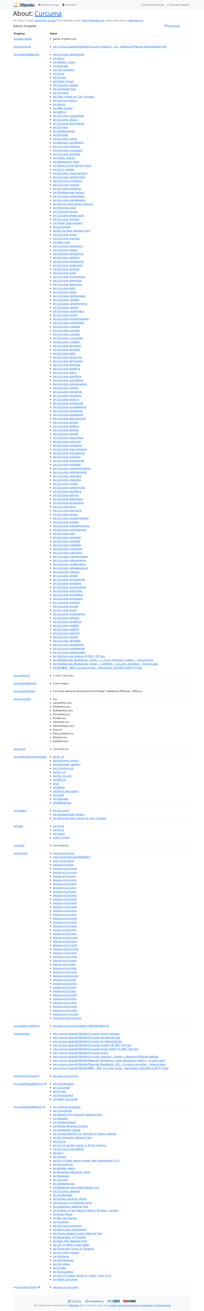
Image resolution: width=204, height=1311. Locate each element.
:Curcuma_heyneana (67, 395)
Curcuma (48, 13)
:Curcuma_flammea (66, 365)
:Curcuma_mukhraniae (68, 460)
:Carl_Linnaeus (63, 70)
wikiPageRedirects (29, 1084)
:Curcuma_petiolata (66, 154)
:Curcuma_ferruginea (67, 361)
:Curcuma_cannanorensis (70, 303)
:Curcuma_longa (64, 234)
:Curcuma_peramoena (68, 503)
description (23, 39)
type (18, 826)
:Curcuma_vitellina (66, 625)
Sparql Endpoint (180, 5)
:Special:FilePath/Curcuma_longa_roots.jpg (86, 1033)
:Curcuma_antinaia (66, 269)
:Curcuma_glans (64, 372)
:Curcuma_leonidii (65, 434)
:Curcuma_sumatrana (68, 598)
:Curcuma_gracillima (67, 376)
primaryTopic (26, 1287)
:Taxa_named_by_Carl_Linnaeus (73, 96)
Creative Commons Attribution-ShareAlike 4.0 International (139, 1305)
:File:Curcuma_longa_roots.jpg (73, 204)
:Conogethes (62, 1111)
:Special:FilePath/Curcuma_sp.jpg (80, 1053)
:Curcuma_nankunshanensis (72, 468)
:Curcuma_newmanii (67, 476)
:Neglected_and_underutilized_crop (76, 1187)
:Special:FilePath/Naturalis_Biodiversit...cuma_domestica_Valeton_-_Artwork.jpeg (109, 1060)
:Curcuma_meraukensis (69, 453)
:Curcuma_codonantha (68, 322)
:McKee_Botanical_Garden (70, 1126)
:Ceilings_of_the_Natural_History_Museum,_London (85, 1210)
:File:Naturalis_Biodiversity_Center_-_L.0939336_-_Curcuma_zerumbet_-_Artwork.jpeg (105, 664)
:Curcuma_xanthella (66, 641)
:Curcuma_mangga (66, 238)
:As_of (58, 756)
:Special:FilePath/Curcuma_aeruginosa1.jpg (86, 1037)
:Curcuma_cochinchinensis (71, 319)
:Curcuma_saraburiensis (69, 564)
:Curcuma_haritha (65, 388)
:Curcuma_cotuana (66, 342)
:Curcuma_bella (64, 288)
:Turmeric (60, 127)
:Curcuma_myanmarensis (70, 173)
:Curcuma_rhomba (66, 219)
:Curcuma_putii (64, 533)
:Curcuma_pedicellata (68, 499)
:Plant (61, 837)
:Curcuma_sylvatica (66, 602)
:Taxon (59, 833)
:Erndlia (59, 1091)
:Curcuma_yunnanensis (69, 648)
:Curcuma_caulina (65, 307)
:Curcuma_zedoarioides (69, 652)
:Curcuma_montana (66, 457)
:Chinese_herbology (66, 1107)
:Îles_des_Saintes (65, 1218)
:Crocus (59, 1141)
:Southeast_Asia (64, 89)
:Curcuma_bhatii (64, 292)
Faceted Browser (154, 5)
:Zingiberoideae (64, 1122)
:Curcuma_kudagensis (68, 414)
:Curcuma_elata (64, 353)
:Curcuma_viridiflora (67, 621)
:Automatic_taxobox (66, 764)
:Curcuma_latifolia (65, 430)
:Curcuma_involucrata (68, 403)
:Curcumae (61, 1087)
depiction (22, 1033)
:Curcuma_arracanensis (69, 276)
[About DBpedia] (23, 4)
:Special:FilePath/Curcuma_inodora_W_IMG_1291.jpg (92, 1045)
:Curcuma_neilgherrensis (70, 472)
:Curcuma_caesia (65, 139)
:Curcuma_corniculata (68, 338)
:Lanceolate (61, 227)
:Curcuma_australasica (68, 123)
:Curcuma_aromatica (67, 181)
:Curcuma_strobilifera (68, 595)
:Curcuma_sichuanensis (69, 579)
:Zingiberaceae (63, 131)
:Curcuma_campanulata (69, 296)
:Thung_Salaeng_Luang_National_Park (77, 1233)
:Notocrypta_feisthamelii (69, 1229)
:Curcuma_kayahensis (68, 411)
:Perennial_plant (64, 208)
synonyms (22, 699)
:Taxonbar (61, 799)
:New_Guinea (63, 108)
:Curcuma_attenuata (67, 280)
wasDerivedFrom (27, 1026)
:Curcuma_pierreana (67, 510)
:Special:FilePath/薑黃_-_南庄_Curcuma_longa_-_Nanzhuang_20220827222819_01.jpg (110, 1068)
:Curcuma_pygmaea (67, 537)
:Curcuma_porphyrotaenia (70, 518)
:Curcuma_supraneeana (69, 200)
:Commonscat (63, 768)
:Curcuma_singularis (67, 583)
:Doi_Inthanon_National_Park (72, 1137)
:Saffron (59, 112)
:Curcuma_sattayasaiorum (70, 568)
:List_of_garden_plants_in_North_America (79, 1145)
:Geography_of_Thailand (69, 1237)
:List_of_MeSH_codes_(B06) (71, 1245)
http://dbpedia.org (93, 20)
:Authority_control (65, 760)
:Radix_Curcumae (65, 1099)
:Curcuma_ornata (65, 483)
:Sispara (59, 1157)
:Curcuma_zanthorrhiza (69, 177)
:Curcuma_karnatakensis (70, 407)
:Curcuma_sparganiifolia (69, 587)
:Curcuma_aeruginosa (68, 253)
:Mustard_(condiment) (68, 142)
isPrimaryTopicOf (26, 1076)
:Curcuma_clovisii (65, 315)
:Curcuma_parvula (66, 495)
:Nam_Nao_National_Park (70, 1241)
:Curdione (61, 1222)
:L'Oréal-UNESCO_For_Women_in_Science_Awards (84, 1134)
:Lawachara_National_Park (70, 1206)
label (19, 845)
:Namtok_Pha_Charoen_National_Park (77, 1114)
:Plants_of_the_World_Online (72, 165)
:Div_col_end (62, 776)
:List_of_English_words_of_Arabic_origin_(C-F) (82, 1275)
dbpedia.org (135, 20)
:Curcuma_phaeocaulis (68, 215)
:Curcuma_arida (64, 273)
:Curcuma (61, 93)
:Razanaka (61, 1176)
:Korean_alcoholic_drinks (70, 1199)
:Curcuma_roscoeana (67, 150)
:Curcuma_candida (66, 299)
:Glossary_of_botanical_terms (72, 1202)
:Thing (58, 826)
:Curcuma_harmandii (67, 391)
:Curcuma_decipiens (67, 345)
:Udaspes (60, 1118)
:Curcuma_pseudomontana (71, 526)
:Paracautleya (63, 1095)
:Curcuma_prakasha (67, 188)
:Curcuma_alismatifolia (68, 54)
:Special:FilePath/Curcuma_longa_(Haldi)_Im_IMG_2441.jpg (95, 1049)
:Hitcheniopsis (63, 1084)
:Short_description (66, 791)
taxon (20, 749)
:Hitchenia (61, 1256)
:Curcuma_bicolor (65, 211)
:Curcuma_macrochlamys (70, 449)
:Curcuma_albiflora (66, 257)
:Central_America (65, 100)
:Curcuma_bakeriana (67, 284)
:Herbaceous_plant (66, 162)
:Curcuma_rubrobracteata (70, 556)
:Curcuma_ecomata (66, 349)
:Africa (58, 58)
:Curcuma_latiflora (66, 426)
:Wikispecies (62, 802)
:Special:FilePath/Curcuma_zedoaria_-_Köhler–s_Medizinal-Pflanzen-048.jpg (105, 1056)
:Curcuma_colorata (66, 330)
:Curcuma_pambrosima (69, 487)
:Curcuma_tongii (64, 610)
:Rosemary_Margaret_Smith (71, 1172)
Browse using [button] (49, 5)
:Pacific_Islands (64, 158)
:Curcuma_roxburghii (67, 549)
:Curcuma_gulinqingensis (70, 384)
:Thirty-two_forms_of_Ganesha (73, 1248)
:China (58, 73)
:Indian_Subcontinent (67, 223)
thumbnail (22, 46)
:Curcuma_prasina (66, 522)
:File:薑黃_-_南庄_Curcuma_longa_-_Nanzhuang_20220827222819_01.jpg (97, 667)
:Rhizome (60, 135)
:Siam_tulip (61, 242)
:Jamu (58, 1153)
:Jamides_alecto (64, 1168)
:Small (58, 795)
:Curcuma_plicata (65, 514)
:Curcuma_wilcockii (66, 633)
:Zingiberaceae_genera (68, 192)
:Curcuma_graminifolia (68, 196)
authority (22, 675)
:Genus (59, 104)
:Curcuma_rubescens (67, 552)
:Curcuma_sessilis (65, 575)
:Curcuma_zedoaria (66, 146)
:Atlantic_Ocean (64, 62)
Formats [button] (70, 5)
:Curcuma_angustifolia (68, 116)
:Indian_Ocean (63, 81)
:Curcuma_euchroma (67, 357)
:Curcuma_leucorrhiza (68, 437)
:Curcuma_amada (65, 85)
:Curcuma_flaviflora (66, 368)
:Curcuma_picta (64, 506)
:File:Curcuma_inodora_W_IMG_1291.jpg (79, 656)
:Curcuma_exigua (65, 250)
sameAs (20, 853)
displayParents (25, 683)
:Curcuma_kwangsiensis (69, 418)
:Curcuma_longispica (67, 445)
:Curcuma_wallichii (66, 629)
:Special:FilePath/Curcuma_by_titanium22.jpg (87, 1041)
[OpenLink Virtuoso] (74, 1301)
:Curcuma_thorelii (65, 606)
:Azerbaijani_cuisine (66, 1130)
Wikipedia (74, 1305)
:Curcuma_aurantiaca (67, 246)
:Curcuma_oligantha (67, 480)
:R (56, 783)
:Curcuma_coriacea (66, 334)
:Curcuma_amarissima (68, 261)
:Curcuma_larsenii (65, 422)
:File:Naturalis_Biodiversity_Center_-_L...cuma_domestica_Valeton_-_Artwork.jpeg (103, 660)
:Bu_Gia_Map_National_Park (71, 230)
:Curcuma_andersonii (67, 265)
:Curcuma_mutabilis (67, 464)
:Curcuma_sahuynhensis (69, 560)
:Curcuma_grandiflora (68, 380)
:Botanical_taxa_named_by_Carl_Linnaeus (79, 818)
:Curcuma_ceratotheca (68, 311)
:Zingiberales (62, 1195)
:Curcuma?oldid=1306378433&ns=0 (81, 1026)
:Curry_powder (64, 169)
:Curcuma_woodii (65, 637)
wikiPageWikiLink (26, 54)
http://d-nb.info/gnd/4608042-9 (72, 857)
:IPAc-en (59, 779)
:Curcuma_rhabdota (67, 545)
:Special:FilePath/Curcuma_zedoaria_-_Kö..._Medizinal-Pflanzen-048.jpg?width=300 (110, 46)
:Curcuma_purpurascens (69, 529)
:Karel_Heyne (62, 1214)
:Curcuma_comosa (66, 185)
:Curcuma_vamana (66, 618)
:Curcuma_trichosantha (69, 614)
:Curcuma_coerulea (66, 326)
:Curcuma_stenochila (67, 591)
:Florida (59, 77)
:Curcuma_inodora (66, 399)
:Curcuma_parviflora (67, 491)
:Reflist (59, 787)
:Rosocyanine (63, 1164)
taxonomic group (45, 20)
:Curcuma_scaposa (66, 572)
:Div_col (59, 772)
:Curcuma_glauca (65, 119)
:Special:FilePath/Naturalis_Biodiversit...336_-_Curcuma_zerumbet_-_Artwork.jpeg (109, 1064)
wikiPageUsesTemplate (30, 756)
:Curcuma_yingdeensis (68, 644)
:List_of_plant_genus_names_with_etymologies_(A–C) (86, 1160)
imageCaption (25, 691)
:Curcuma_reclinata (66, 541)
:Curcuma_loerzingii (67, 441)
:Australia (60, 66)
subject (20, 810)
